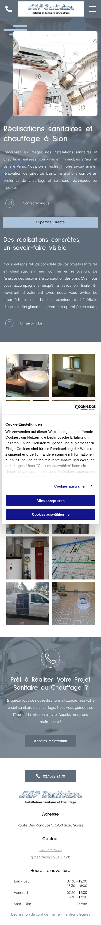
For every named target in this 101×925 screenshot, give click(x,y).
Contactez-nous (36, 203)
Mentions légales (76, 914)
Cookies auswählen (70, 486)
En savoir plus (31, 323)
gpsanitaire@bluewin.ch (50, 857)
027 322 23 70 (50, 850)
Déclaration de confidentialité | (36, 914)
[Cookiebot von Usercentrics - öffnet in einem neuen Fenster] (75, 408)
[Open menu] (92, 9)
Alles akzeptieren (50, 500)
